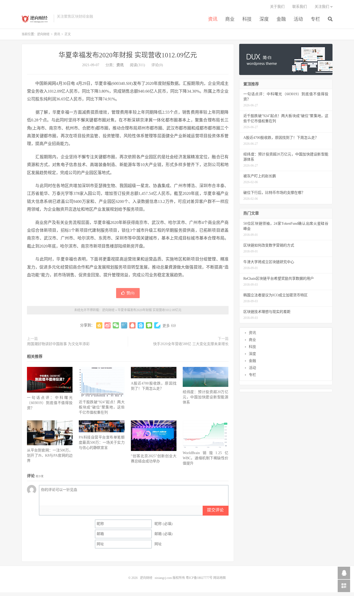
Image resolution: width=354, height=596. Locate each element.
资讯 (212, 19)
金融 (281, 19)
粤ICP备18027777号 (199, 578)
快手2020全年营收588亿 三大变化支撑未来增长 (191, 344)
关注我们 (322, 7)
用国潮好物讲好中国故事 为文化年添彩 (58, 344)
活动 (298, 19)
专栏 (315, 19)
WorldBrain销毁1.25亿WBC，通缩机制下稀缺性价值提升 (205, 458)
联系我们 (299, 7)
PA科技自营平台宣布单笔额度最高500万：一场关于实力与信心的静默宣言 (101, 442)
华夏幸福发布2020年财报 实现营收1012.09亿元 (128, 55)
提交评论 (215, 510)
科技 (247, 19)
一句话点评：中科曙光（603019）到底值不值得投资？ (50, 403)
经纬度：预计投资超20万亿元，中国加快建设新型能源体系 (205, 397)
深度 (264, 19)
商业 (230, 19)
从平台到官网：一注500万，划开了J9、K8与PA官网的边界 (50, 455)
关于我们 (277, 7)
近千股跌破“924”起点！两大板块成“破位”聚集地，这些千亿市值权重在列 (101, 407)
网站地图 (219, 578)
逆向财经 (36, 18)
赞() (130, 293)
